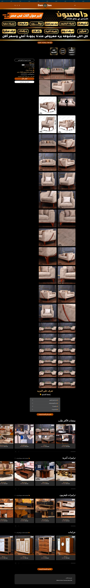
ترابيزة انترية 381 (3, 482)
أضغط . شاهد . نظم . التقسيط (24, 81)
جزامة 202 (3, 556)
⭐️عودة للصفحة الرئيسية (45, 569)
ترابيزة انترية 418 (24, 482)
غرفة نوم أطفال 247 (24, 445)
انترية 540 (45, 445)
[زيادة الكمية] (22, 74)
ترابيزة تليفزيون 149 (45, 519)
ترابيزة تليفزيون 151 (24, 519)
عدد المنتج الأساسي (31, 74)
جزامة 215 (24, 556)
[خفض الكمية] (26, 74)
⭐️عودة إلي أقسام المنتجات (45, 414)
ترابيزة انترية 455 (65, 482)
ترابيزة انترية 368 (45, 482)
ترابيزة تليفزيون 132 (66, 519)
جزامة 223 (65, 556)
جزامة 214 (45, 556)
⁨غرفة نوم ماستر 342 (66, 445)
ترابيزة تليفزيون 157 (4, 519)
